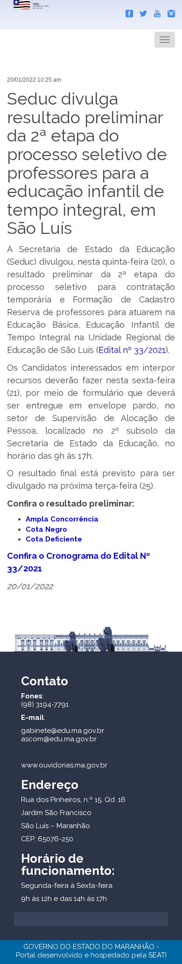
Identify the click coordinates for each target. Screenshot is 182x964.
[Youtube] (155, 11)
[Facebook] (127, 11)
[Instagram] (169, 11)
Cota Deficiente (54, 539)
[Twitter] (141, 11)
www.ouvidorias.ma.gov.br (64, 765)
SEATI (157, 955)
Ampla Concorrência (62, 519)
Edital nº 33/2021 (132, 350)
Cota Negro (46, 529)
